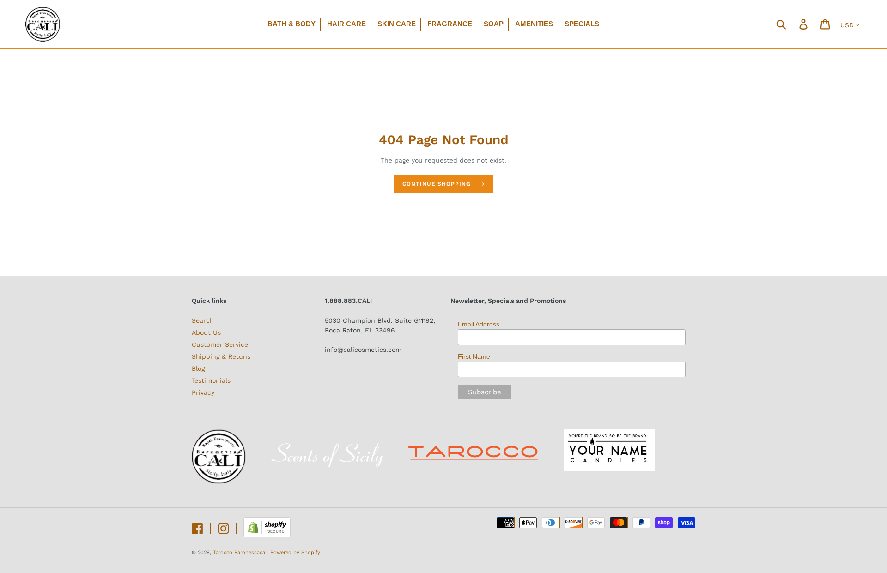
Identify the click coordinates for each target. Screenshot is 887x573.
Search (203, 320)
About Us (206, 332)
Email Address (478, 324)
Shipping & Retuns (221, 356)
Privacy (203, 392)
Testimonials (211, 380)
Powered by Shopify (295, 552)
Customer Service (220, 344)
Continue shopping (436, 184)
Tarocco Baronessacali (240, 552)
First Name (474, 356)
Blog (198, 368)
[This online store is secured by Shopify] (267, 535)
